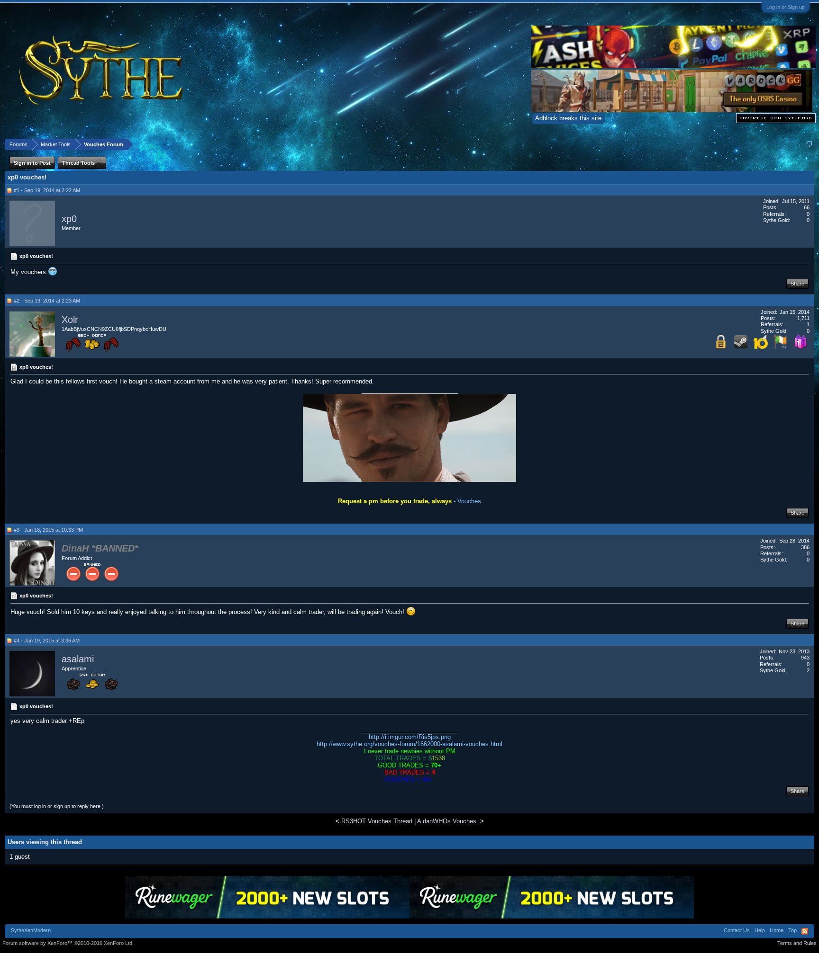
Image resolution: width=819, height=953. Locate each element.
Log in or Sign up (785, 7)
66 (807, 207)
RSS (804, 931)
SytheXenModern (31, 930)
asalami (78, 659)
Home (776, 930)
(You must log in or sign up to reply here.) (56, 806)
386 (805, 547)
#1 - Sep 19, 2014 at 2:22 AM (47, 190)
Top (792, 930)
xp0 (69, 219)
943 (805, 657)
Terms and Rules (797, 943)
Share (797, 283)
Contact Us (737, 930)
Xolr (70, 319)
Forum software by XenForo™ (68, 943)
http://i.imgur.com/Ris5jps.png (410, 736)
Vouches (469, 501)
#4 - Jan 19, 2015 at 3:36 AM (47, 640)
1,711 (803, 318)
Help (760, 930)
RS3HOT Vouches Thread (376, 821)
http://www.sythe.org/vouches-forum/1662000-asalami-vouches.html (409, 744)
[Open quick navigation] (809, 144)
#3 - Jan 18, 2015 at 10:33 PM (48, 530)
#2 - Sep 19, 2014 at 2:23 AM (47, 300)
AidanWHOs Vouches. (447, 821)
